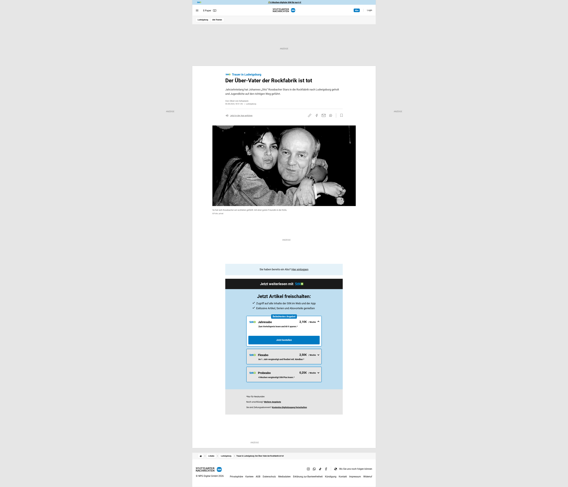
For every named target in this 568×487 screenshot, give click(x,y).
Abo (357, 10)
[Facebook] (326, 468)
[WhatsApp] (314, 468)
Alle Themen (217, 20)
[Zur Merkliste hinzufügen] (341, 115)
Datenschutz (269, 476)
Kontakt (343, 476)
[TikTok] (320, 468)
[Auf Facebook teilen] (317, 115)
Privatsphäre (236, 476)
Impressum (355, 476)
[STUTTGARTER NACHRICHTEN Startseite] (284, 10)
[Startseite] (200, 456)
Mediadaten (284, 476)
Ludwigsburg (203, 20)
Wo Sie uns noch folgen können (355, 468)
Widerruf (367, 476)
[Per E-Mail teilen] (324, 115)
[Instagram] (308, 468)
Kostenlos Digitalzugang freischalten (289, 407)
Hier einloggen (299, 269)
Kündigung (330, 476)
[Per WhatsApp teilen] (331, 115)
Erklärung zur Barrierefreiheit (308, 476)
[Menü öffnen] (197, 10)
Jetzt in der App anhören (241, 115)
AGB (258, 476)
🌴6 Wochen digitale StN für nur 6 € (284, 2)
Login (369, 10)
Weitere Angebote (272, 402)
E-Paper (207, 10)
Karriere (249, 476)
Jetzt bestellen (284, 340)
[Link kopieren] (310, 115)
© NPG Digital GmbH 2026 (210, 476)
